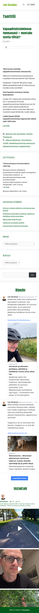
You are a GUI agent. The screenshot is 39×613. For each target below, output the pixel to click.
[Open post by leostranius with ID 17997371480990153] (19, 569)
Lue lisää (6, 126)
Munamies (16, 140)
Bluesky (20, 290)
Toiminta (29, 134)
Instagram (20, 488)
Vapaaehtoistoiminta (10, 146)
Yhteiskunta (7, 137)
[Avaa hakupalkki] (23, 5)
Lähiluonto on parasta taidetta (13, 223)
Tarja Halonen (26, 140)
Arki (14, 134)
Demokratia (21, 134)
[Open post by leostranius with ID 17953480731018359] (19, 528)
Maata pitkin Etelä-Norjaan (12, 219)
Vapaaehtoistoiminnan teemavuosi (22, 143)
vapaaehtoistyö (24, 146)
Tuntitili (5, 143)
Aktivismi (9, 134)
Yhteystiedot (26, 610)
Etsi (32, 275)
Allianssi (9, 140)
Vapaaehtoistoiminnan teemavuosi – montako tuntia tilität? (17, 33)
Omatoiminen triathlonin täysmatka (15, 226)
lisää (7, 187)
